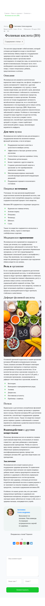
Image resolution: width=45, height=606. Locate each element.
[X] (28, 543)
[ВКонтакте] (14, 543)
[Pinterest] (21, 543)
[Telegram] (31, 543)
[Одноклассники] (17, 543)
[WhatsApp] (24, 543)
